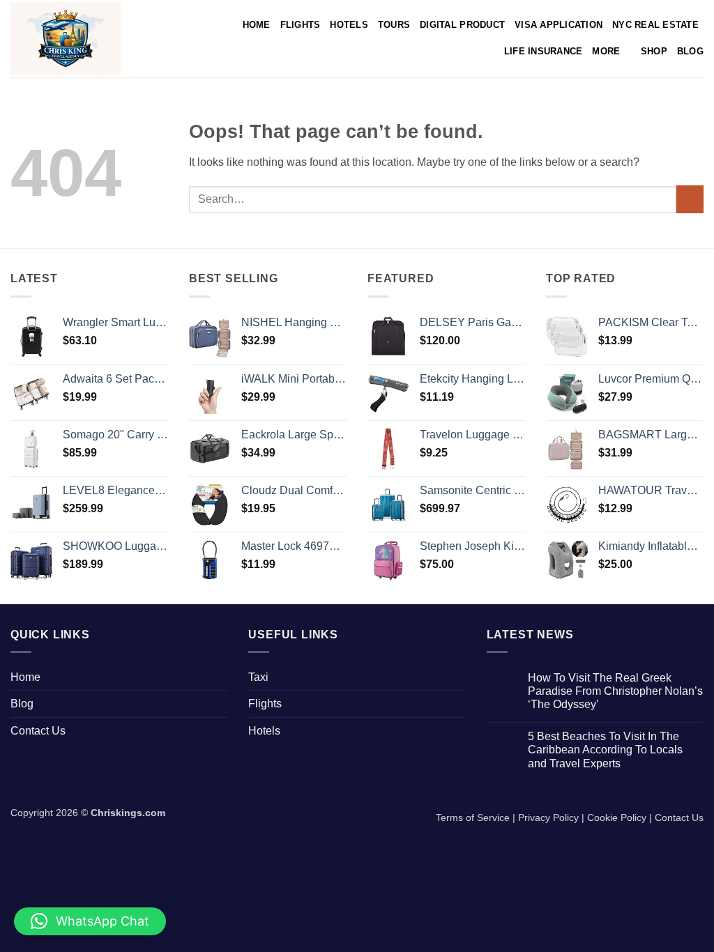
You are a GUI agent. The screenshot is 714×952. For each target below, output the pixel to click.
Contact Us (38, 731)
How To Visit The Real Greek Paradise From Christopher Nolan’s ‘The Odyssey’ (615, 691)
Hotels (349, 25)
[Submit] (690, 199)
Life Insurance (543, 51)
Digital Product (462, 25)
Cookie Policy (616, 817)
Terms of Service (473, 817)
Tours (394, 25)
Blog (690, 51)
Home (257, 25)
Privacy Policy (548, 817)
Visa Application (558, 25)
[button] (90, 921)
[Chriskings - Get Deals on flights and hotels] (76, 38)
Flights (300, 25)
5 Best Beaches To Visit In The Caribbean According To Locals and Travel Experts (605, 749)
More (606, 51)
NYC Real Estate (655, 25)
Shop (654, 51)
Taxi (258, 677)
